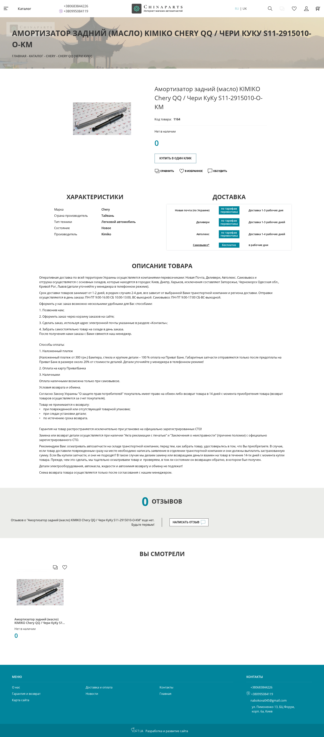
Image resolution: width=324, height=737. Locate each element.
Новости (92, 694)
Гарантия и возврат (26, 694)
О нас (16, 687)
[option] (102, 119)
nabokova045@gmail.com (268, 700)
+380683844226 (76, 6)
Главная (19, 56)
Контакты (166, 687)
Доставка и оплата (99, 687)
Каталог (24, 8)
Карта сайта (20, 700)
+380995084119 (76, 11)
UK (245, 9)
